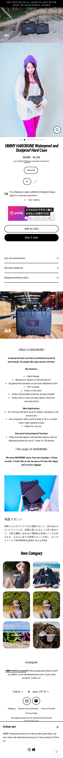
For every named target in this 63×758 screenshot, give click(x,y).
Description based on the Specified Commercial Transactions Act (31, 719)
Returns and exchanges (28, 708)
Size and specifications (14, 258)
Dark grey (31, 170)
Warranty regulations (13, 268)
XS (27, 181)
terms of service (48, 708)
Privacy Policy (31, 713)
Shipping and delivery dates (16, 277)
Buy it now (31, 237)
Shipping (27, 161)
